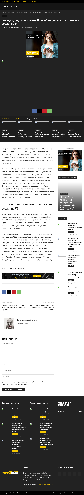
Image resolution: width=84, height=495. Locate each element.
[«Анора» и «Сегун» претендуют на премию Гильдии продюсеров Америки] (34, 411)
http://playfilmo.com (23, 323)
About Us (51, 493)
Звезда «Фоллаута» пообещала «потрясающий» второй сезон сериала (14, 307)
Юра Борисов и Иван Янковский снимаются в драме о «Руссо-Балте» (42, 307)
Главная (6, 6)
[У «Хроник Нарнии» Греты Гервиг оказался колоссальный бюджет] (42, 126)
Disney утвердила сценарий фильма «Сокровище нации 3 (74, 134)
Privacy (58, 493)
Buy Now (34, 1)
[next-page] (81, 118)
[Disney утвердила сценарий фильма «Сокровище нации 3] (75, 126)
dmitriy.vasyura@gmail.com (12, 27)
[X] (70, 1)
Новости (14, 6)
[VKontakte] (77, 1)
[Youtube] (80, 1)
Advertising (26, 1)
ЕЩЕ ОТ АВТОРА (33, 119)
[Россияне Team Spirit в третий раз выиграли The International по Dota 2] (59, 126)
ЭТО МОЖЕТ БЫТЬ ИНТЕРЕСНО (13, 119)
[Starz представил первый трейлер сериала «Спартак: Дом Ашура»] (34, 426)
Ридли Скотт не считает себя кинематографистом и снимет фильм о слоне (75, 242)
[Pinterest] (44, 111)
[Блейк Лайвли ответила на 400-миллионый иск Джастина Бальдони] (34, 441)
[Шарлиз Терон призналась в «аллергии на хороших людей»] (9, 126)
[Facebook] (66, 1)
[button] (79, 6)
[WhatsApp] (49, 111)
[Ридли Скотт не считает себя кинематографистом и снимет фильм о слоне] (25, 126)
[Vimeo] (73, 1)
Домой (4, 12)
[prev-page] (78, 118)
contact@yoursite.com (45, 484)
